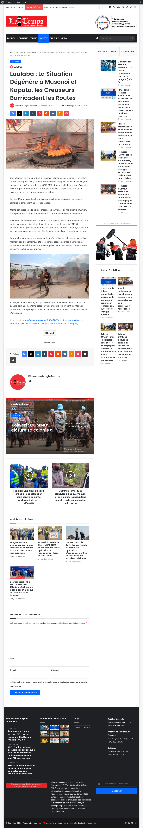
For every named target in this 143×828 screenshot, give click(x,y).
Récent (114, 51)
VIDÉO (64, 38)
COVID (77, 727)
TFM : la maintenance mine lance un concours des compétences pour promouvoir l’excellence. (85, 7)
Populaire (103, 51)
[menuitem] (2, 2)
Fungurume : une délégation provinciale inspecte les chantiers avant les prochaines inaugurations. (22, 547)
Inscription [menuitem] (21, 2)
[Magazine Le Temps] (26, 21)
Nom (13, 658)
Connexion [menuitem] (10, 2)
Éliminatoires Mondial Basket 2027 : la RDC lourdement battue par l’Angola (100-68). (125, 72)
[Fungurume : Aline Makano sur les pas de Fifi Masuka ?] (64, 740)
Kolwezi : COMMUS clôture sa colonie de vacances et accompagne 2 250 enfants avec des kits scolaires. (125, 197)
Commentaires (128, 51)
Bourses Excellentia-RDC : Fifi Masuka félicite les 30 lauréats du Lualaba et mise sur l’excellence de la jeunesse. (21, 589)
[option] (50, 426)
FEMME (33, 38)
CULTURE (54, 38)
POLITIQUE (22, 38)
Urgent (50, 333)
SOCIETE (43, 38)
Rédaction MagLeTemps (25, 106)
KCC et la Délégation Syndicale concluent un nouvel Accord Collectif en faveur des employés (33, 427)
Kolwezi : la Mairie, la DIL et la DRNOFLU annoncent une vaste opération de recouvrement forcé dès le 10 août (49, 549)
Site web (55, 670)
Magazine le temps (54, 823)
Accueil (11, 38)
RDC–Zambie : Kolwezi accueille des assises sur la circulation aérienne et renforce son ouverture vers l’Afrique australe (125, 103)
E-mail (13, 670)
